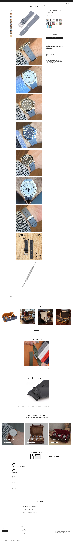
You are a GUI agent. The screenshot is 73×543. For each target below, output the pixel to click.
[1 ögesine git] (11, 11)
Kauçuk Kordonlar (46, 5)
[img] (13, 463)
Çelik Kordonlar (38, 5)
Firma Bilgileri (22, 526)
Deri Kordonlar (19, 5)
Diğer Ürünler (30, 6)
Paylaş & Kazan (22, 533)
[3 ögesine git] (11, 17)
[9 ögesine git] (11, 35)
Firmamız (43, 6)
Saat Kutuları (12, 5)
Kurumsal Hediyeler (23, 529)
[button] (32, 454)
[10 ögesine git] (11, 38)
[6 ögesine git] (11, 26)
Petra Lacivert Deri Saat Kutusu (10, 325)
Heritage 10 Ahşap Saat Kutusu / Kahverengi (63, 325)
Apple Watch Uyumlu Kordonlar (57, 5)
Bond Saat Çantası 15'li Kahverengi (45, 325)
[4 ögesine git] (11, 20)
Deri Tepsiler (67, 5)
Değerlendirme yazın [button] (53, 456)
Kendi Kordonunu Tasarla (29, 5)
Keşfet (36, 330)
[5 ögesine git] (11, 23)
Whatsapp (54, 37)
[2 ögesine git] (11, 14)
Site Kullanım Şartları (23, 530)
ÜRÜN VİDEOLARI (37, 6)
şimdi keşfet (7, 442)
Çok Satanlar (5, 5)
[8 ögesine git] (11, 32)
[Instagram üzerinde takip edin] (2, 537)
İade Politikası (22, 527)
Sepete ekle (54, 34)
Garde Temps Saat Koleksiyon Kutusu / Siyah (28, 325)
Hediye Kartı (22, 534)
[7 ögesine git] (11, 29)
